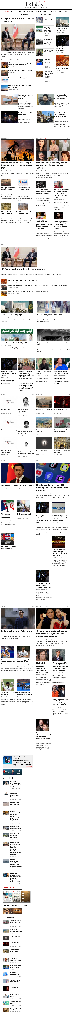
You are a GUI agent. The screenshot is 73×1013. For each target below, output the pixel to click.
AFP (2, 634)
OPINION (4, 394)
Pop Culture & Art (40, 639)
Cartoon (47, 14)
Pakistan (22, 11)
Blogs (33, 14)
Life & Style (63, 11)
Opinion (53, 11)
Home (7, 11)
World (38, 11)
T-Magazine (25, 14)
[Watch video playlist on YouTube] (12, 772)
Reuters (3, 170)
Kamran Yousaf (4, 59)
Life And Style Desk (41, 170)
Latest (13, 11)
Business (30, 11)
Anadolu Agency (5, 488)
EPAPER (47, 7)
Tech (40, 14)
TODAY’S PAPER (27, 7)
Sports (45, 11)
